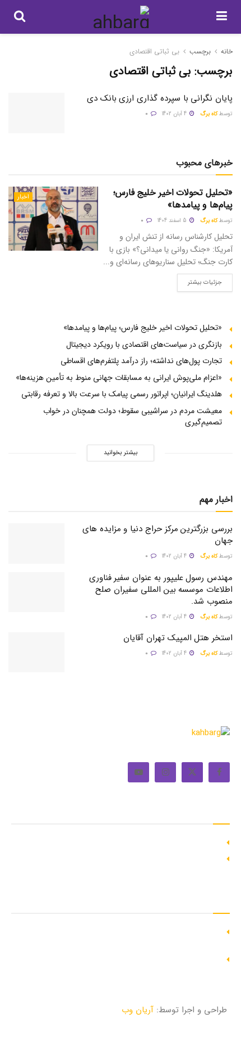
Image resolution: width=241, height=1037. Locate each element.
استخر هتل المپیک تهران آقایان (178, 638)
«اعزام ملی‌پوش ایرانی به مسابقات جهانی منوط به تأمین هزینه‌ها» (119, 378)
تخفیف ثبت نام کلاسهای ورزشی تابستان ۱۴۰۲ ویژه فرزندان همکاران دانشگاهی (127, 936)
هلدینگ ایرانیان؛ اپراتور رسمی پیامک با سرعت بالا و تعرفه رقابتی (121, 394)
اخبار (23, 197)
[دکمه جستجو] (19, 17)
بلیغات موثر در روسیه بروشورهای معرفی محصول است (134, 857)
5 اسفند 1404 (172, 220)
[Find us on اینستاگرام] (165, 772)
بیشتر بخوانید (120, 453)
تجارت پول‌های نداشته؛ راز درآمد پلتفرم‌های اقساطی (141, 361)
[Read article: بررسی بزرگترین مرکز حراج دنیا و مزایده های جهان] (36, 543)
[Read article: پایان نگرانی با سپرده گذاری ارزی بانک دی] (36, 113)
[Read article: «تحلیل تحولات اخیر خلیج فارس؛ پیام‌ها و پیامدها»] (53, 219)
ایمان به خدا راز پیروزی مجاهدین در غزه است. (146, 841)
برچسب (200, 51)
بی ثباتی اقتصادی (154, 51)
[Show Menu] (221, 17)
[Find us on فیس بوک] (219, 772)
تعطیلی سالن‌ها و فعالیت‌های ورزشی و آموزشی (145, 958)
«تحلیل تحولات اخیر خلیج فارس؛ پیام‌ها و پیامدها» (173, 198)
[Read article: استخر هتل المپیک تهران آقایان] (36, 652)
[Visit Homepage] (120, 17)
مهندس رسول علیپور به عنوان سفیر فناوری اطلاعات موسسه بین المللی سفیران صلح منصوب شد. (161, 589)
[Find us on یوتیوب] (138, 772)
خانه (227, 51)
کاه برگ (208, 114)
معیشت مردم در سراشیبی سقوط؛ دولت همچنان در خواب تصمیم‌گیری (132, 416)
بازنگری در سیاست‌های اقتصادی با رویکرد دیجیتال (144, 344)
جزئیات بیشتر (199, 280)
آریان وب (138, 1010)
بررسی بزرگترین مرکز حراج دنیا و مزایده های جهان (157, 534)
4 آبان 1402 (175, 114)
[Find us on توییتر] (192, 772)
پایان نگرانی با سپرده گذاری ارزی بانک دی (160, 98)
